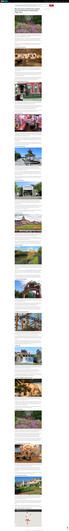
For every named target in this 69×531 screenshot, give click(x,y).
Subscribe (51, 5)
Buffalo (30, 270)
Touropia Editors (18, 13)
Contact (33, 530)
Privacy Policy (38, 530)
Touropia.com (29, 530)
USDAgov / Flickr (40, 297)
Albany (27, 270)
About (35, 530)
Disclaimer (42, 530)
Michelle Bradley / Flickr (39, 330)
